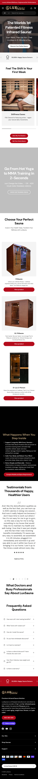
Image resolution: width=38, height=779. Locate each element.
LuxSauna (8, 772)
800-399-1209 (8, 717)
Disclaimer (4, 774)
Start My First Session (19, 135)
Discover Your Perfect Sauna (19, 46)
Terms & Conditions (19, 774)
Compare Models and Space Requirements (19, 474)
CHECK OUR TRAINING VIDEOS (19, 192)
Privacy (11, 774)
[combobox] (19, 13)
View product (19, 289)
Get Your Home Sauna (19, 141)
